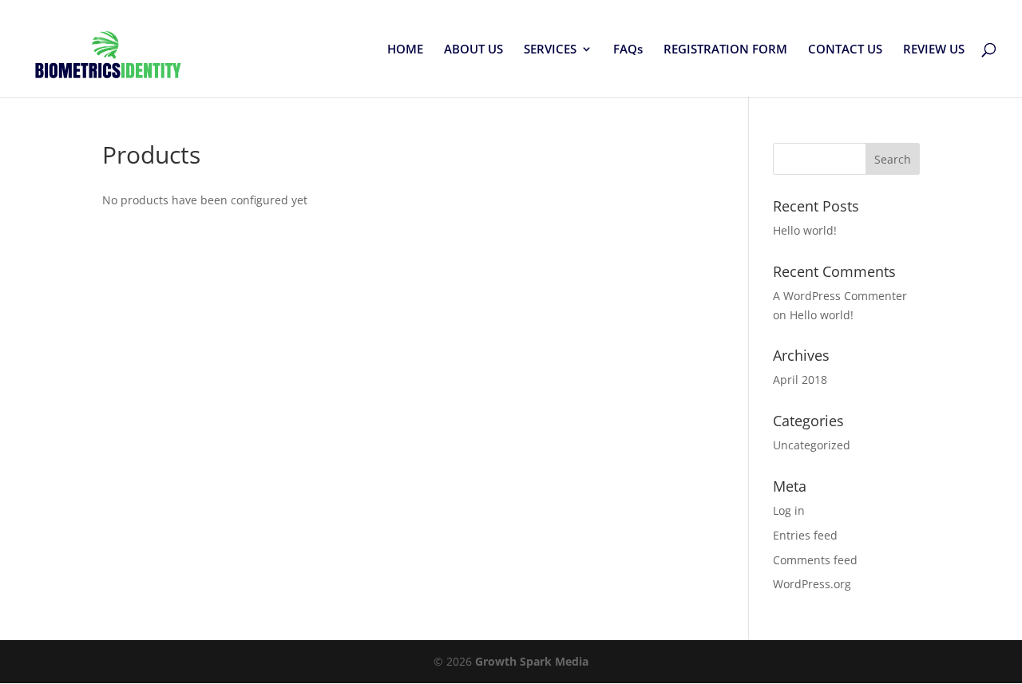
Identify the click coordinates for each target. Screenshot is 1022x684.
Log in (789, 510)
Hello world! (805, 230)
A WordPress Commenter (840, 295)
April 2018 (800, 379)
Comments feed (815, 559)
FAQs (628, 50)
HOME (405, 50)
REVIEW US (934, 50)
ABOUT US (473, 50)
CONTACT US (845, 50)
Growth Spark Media (531, 661)
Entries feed (805, 535)
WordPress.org (812, 583)
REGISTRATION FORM (725, 50)
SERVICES (550, 50)
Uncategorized (811, 445)
